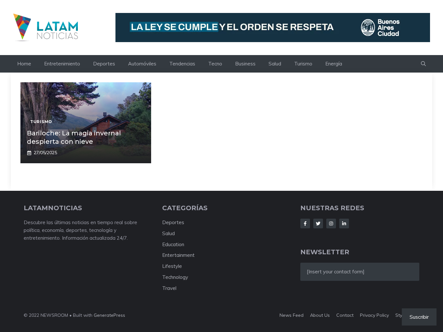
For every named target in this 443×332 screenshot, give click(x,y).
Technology (175, 277)
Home (24, 64)
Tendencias (182, 64)
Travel (169, 288)
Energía (333, 64)
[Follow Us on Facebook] (305, 223)
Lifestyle (172, 266)
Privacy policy (374, 315)
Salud (275, 64)
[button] (423, 64)
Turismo (303, 64)
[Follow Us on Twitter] (318, 223)
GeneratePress (109, 315)
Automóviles (142, 64)
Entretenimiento (62, 64)
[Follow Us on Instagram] (331, 223)
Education (173, 244)
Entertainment (178, 255)
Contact (344, 315)
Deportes (104, 64)
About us (320, 315)
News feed (292, 315)
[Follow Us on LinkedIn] (344, 223)
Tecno (215, 64)
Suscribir (419, 317)
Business (245, 64)
